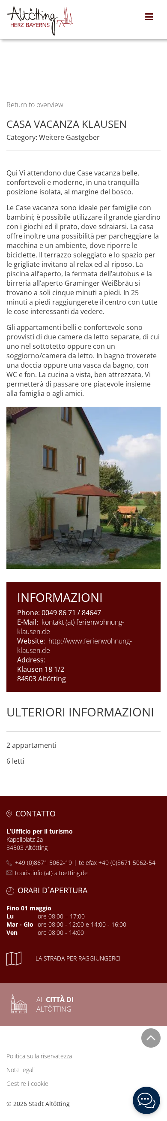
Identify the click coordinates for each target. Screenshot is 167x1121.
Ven (12, 932)
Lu (10, 916)
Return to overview (34, 104)
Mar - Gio (19, 924)
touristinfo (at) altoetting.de (51, 873)
